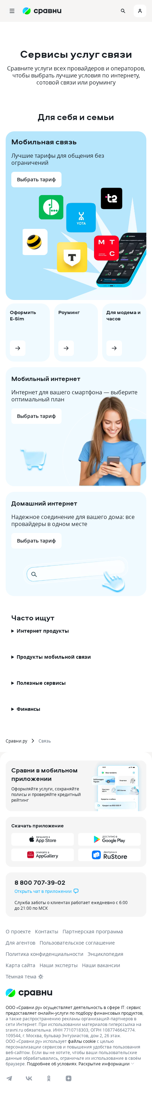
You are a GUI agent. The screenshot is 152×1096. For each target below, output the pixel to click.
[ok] (48, 1078)
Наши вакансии (101, 965)
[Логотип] (29, 993)
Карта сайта (20, 965)
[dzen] (68, 1078)
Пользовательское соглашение (77, 942)
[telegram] (9, 1078)
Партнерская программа (93, 931)
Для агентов (20, 942)
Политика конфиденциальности (44, 954)
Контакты (46, 931)
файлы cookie (82, 1041)
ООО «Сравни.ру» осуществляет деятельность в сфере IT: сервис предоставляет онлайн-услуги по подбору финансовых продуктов (74, 1010)
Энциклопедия (105, 954)
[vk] (29, 1078)
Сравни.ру (16, 741)
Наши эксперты (59, 965)
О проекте (18, 931)
